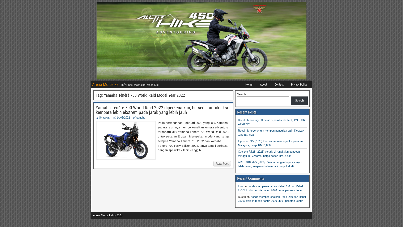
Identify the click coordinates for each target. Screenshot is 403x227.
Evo (240, 186)
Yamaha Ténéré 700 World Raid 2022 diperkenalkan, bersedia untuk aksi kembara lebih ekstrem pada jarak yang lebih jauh (162, 110)
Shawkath (105, 117)
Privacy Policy (299, 84)
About (263, 84)
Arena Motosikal (106, 84)
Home (249, 84)
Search (241, 94)
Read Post (222, 163)
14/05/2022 (123, 117)
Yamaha (140, 117)
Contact (279, 84)
